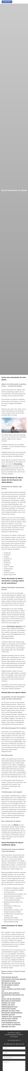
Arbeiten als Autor (8, 1004)
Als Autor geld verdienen (11, 993)
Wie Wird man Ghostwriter (11, 983)
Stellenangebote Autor (10, 1006)
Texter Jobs (6, 987)
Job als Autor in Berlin (10, 1018)
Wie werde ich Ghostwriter (11, 1001)
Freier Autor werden (9, 1008)
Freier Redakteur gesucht (11, 1022)
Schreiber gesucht (8, 1014)
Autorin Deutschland (9, 1020)
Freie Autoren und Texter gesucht (14, 979)
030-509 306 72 (7, 1)
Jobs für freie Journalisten (11, 1024)
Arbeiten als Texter (8, 1003)
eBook (16, 825)
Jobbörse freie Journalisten (12, 1016)
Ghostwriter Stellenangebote (12, 1012)
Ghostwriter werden (9, 981)
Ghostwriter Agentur (14, 626)
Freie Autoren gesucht (10, 977)
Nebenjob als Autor (8, 1026)
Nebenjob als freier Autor (11, 1010)
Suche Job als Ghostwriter (11, 999)
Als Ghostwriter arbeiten (10, 985)
